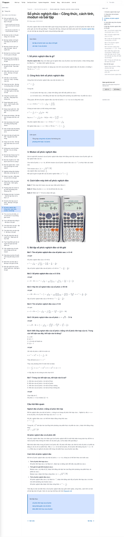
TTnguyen (5, 2)
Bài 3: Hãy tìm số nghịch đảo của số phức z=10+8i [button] (112, 39)
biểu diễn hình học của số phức (42, 509)
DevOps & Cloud (31, 2)
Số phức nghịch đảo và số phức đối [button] (112, 71)
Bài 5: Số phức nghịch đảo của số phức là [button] (113, 47)
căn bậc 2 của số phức (39, 46)
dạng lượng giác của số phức (41, 506)
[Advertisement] (111, 126)
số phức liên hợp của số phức (41, 503)
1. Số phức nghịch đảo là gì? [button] (112, 12)
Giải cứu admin (66, 2)
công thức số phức (45, 138)
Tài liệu (23, 2)
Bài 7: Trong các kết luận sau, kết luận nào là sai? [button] (113, 60)
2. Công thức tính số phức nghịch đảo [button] (111, 15)
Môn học (17, 2)
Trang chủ (6, 11)
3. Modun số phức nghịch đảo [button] (111, 19)
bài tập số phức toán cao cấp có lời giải (44, 43)
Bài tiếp (91, 521)
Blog (58, 2)
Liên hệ (74, 2)
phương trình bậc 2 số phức (41, 142)
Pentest (53, 2)
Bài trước (31, 521)
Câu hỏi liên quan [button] (109, 64)
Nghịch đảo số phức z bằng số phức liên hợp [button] (112, 67)
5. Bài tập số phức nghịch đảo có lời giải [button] (112, 27)
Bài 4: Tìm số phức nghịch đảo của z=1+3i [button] (112, 43)
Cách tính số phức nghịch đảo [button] (113, 74)
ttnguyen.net (68, 491)
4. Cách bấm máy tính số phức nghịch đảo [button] (112, 23)
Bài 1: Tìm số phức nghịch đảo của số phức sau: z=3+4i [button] (113, 31)
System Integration (43, 2)
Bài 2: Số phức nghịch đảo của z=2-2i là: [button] (112, 35)
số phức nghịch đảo (87, 29)
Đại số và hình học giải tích (41, 9)
